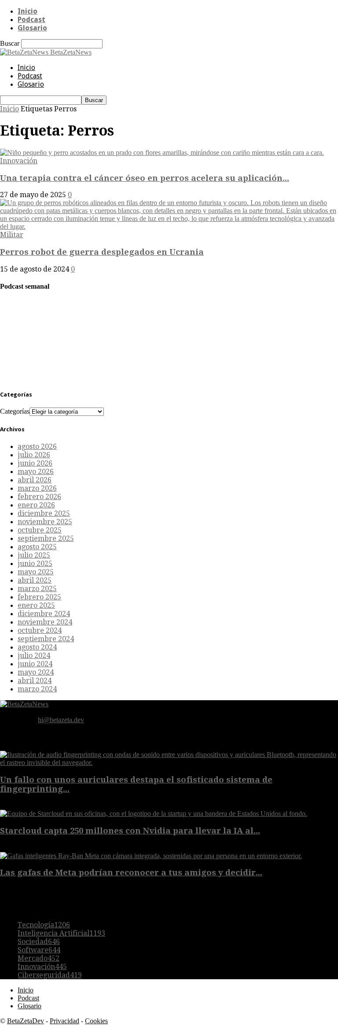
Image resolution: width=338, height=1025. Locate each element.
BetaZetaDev (25, 1021)
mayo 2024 (36, 672)
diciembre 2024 (44, 614)
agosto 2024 (37, 647)
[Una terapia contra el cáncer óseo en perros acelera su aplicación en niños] (162, 152)
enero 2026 (36, 505)
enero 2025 (36, 605)
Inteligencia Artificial (61, 933)
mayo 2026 (36, 471)
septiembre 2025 (46, 538)
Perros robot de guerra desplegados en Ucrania (102, 252)
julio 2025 (34, 555)
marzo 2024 (37, 689)
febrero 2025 (39, 597)
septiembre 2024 (46, 639)
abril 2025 (34, 580)
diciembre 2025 (44, 513)
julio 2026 (34, 455)
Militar (11, 235)
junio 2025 (35, 563)
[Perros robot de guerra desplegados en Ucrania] (169, 226)
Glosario (32, 28)
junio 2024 (35, 664)
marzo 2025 (37, 588)
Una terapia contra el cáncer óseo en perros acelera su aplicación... (144, 178)
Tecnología (44, 925)
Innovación (18, 161)
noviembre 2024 (45, 622)
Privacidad (64, 1021)
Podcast (31, 19)
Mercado (38, 958)
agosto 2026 (37, 446)
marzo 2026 (37, 488)
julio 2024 (34, 655)
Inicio (27, 11)
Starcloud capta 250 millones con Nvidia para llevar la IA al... (130, 830)
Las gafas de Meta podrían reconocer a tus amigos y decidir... (131, 872)
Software (39, 950)
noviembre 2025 (45, 522)
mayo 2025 (36, 572)
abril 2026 (34, 480)
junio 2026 (35, 463)
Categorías (14, 411)
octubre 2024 (40, 630)
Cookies (96, 1021)
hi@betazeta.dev (61, 720)
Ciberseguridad (50, 975)
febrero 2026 (39, 496)
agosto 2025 (37, 547)
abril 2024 (34, 680)
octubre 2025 (40, 530)
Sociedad (39, 941)
